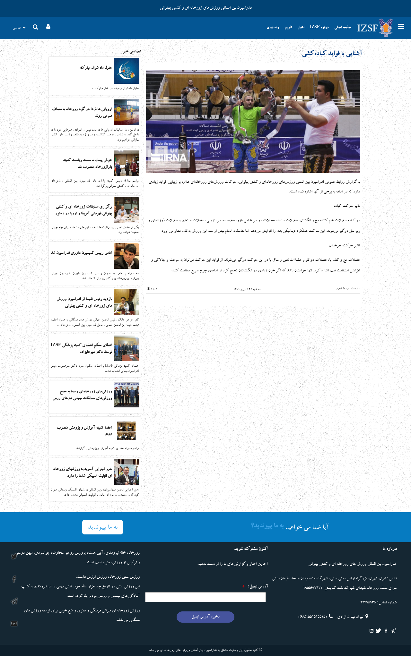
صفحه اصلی (342, 28)
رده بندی (273, 28)
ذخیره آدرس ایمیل (205, 617)
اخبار (301, 28)
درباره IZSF (319, 28)
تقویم (288, 28)
